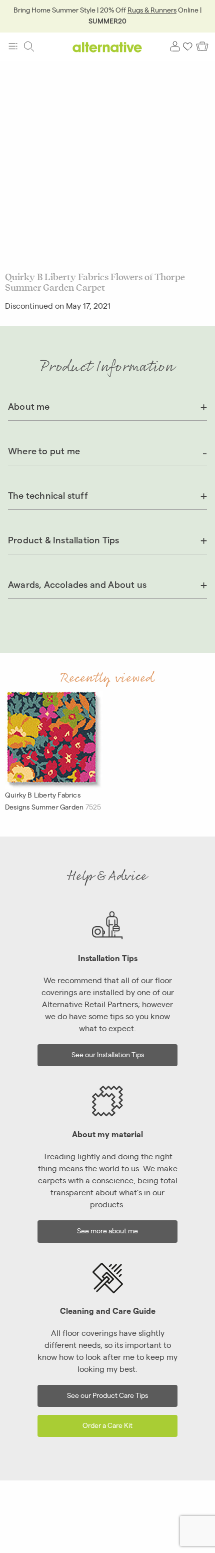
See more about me (107, 1230)
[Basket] (202, 46)
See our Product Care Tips (107, 1394)
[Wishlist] (188, 46)
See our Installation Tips (108, 1054)
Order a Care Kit (107, 1424)
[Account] (175, 46)
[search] (29, 46)
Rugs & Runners (152, 9)
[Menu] (13, 46)
